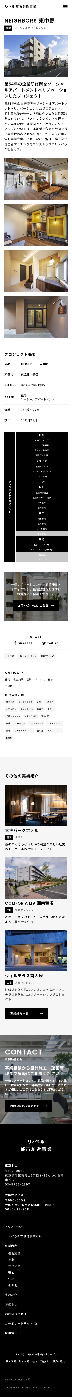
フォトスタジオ (26, 701)
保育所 (40, 708)
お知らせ (11, 1304)
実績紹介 (11, 1295)
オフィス (10, 701)
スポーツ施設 (31, 716)
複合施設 (14, 1253)
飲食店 (9, 737)
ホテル (50, 708)
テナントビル (27, 708)
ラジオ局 (45, 716)
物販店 (40, 730)
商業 (11, 1260)
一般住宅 (10, 655)
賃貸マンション (48, 655)
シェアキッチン (55, 723)
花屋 (39, 701)
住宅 (11, 1279)
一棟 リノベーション (27, 655)
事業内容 (11, 1246)
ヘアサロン (11, 708)
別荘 (8, 730)
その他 (12, 1285)
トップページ (13, 1227)
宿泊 (11, 1272)
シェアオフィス (36, 723)
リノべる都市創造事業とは (23, 1236)
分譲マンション (13, 716)
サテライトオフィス (24, 730)
